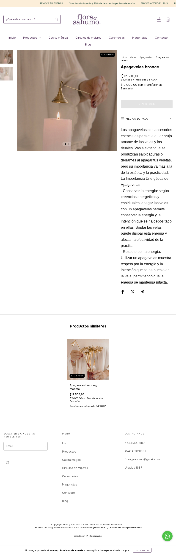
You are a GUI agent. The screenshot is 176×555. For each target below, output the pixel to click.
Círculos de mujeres (88, 38)
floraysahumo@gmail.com (142, 459)
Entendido (142, 550)
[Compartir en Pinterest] (143, 292)
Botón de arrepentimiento (126, 527)
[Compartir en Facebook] (123, 292)
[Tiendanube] (88, 536)
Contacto (161, 38)
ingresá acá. (98, 527)
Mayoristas (139, 38)
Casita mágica (58, 38)
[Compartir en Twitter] (133, 292)
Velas (133, 57)
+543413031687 (135, 451)
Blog (88, 44)
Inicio (12, 38)
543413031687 (135, 443)
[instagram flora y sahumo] (7, 462)
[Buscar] (56, 19)
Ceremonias (117, 38)
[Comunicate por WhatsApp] (167, 536)
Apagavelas (146, 57)
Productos (30, 38)
